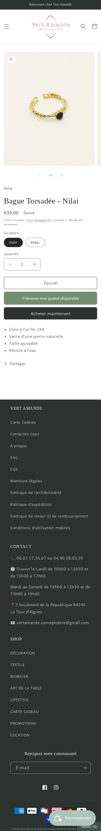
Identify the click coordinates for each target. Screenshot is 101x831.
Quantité (11, 254)
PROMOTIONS (23, 723)
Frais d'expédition (39, 220)
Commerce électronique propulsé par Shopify (63, 828)
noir (13, 242)
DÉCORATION (22, 653)
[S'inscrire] (84, 768)
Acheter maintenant (50, 313)
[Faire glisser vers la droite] (62, 175)
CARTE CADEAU (24, 711)
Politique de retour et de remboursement (49, 516)
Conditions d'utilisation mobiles (40, 527)
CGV (14, 469)
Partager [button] (18, 363)
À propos (18, 445)
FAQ (14, 457)
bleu (35, 242)
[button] (6, 26)
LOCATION (20, 734)
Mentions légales (26, 480)
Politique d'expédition (31, 504)
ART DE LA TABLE (26, 688)
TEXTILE (17, 664)
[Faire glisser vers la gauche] (39, 175)
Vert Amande (28, 828)
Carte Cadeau (23, 422)
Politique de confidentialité (36, 492)
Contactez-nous (24, 433)
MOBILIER (19, 676)
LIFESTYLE (19, 699)
